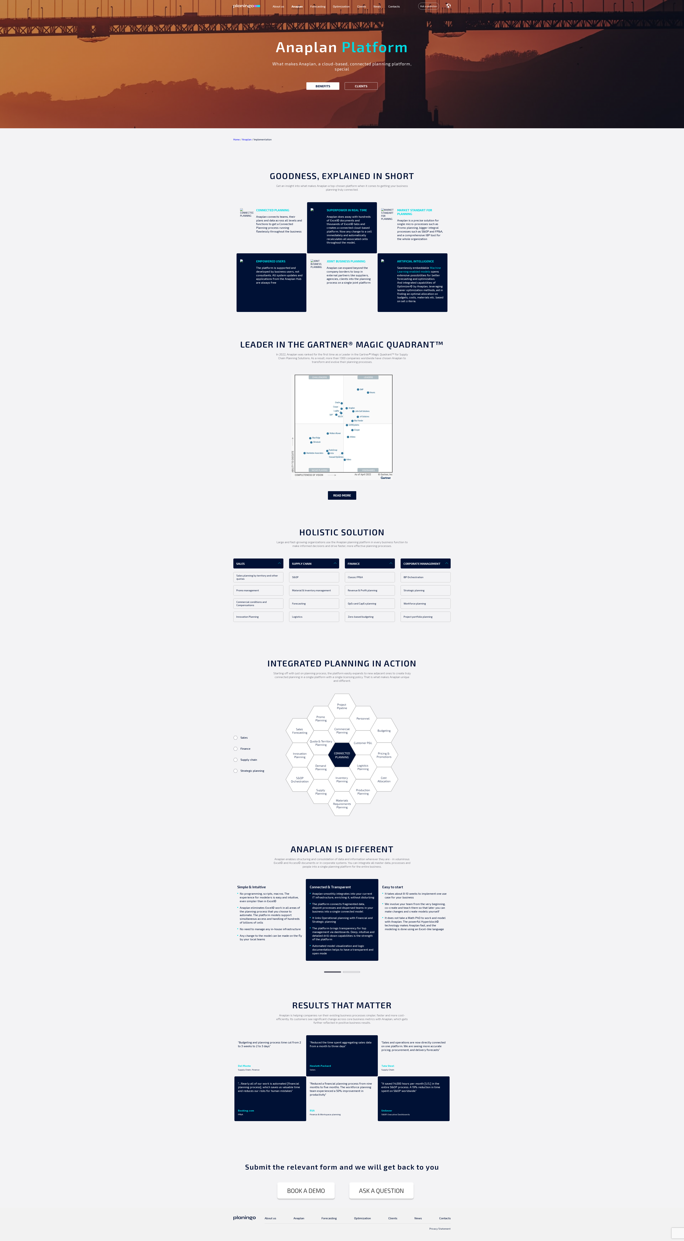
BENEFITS (323, 86)
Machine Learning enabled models (419, 269)
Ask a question (428, 6)
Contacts (394, 6)
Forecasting (317, 6)
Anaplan (297, 6)
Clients (361, 6)
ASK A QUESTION (381, 1190)
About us (278, 6)
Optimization (341, 6)
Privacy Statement (440, 1228)
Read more (342, 495)
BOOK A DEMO (306, 1190)
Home (236, 139)
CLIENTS (361, 86)
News (377, 6)
